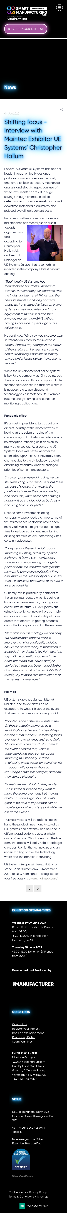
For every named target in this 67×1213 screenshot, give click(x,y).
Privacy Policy (38, 1192)
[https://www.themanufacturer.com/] (33, 991)
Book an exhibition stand (28, 1033)
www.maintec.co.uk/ (44, 878)
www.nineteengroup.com (29, 1061)
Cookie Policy (17, 1192)
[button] (25, 29)
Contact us (19, 1024)
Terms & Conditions (21, 1196)
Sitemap (42, 1196)
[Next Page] (37, 888)
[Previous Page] (29, 888)
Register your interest (25, 1028)
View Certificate (22, 1176)
